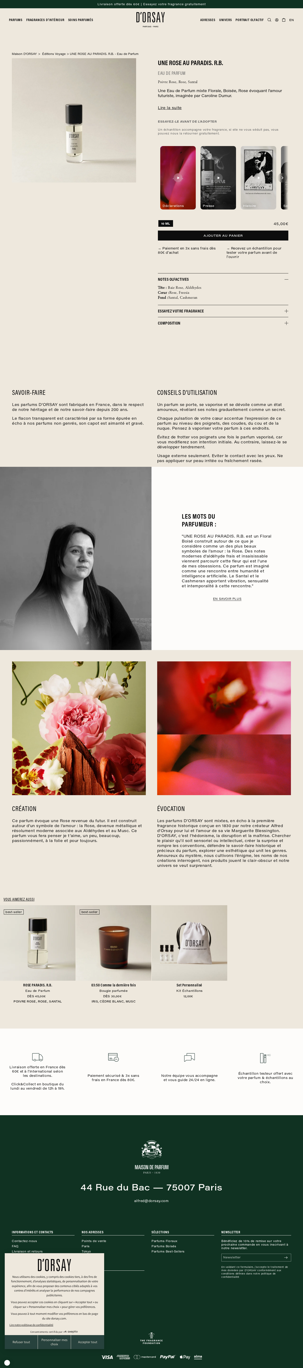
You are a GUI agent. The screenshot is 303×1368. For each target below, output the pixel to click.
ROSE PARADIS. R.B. (37, 988)
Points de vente (94, 1241)
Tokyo (86, 1251)
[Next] (282, 178)
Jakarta (87, 1256)
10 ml (165, 223)
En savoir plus (227, 598)
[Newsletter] (286, 1257)
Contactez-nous (24, 1241)
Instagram (89, 1276)
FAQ (15, 1246)
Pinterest (89, 1281)
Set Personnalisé (189, 988)
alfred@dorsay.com (151, 1201)
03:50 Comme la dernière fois (113, 988)
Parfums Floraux (165, 1241)
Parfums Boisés (164, 1246)
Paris (86, 1246)
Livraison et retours (27, 1251)
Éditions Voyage (53, 54)
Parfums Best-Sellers (168, 1251)
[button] (17, 19)
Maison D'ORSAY (24, 54)
